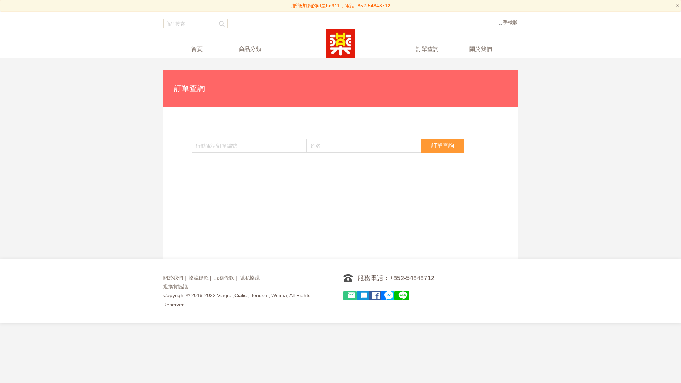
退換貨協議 (175, 286)
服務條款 (224, 278)
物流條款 (199, 278)
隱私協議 (250, 278)
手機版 (510, 22)
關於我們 (173, 278)
